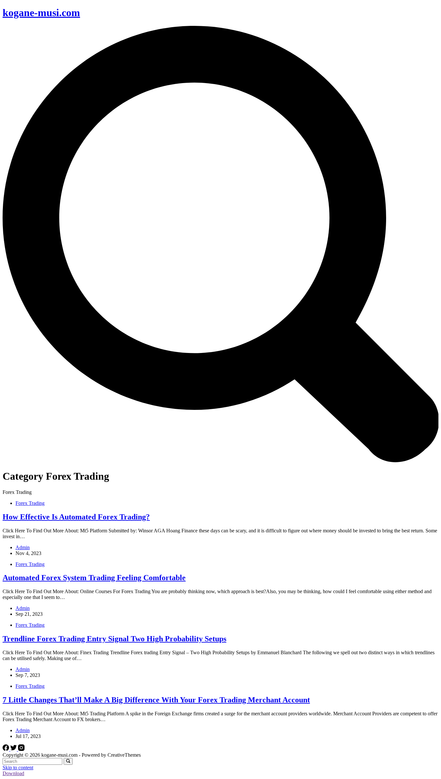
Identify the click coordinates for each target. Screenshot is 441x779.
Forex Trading (30, 503)
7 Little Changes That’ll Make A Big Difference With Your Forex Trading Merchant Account (156, 700)
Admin (22, 547)
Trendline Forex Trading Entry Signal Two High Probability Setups (114, 639)
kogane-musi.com (41, 12)
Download (13, 773)
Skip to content (18, 767)
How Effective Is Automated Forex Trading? (76, 517)
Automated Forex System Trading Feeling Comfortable (94, 577)
